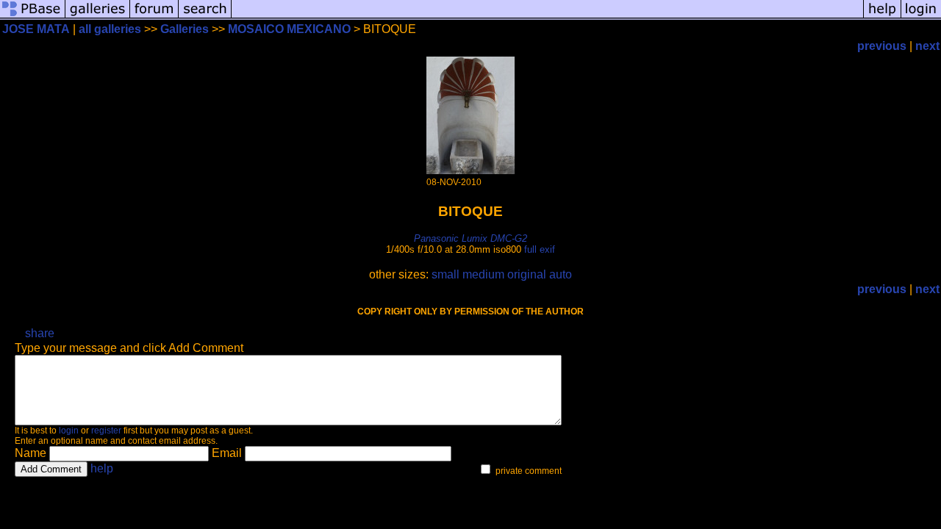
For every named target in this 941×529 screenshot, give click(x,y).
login (69, 430)
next (927, 46)
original (526, 274)
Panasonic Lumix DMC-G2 (470, 238)
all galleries (110, 29)
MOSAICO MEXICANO (289, 29)
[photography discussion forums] (154, 16)
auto (560, 274)
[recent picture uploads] (97, 16)
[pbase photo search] (205, 16)
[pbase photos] (32, 16)
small (445, 274)
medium (483, 274)
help (101, 468)
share (39, 333)
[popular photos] (547, 16)
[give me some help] (882, 16)
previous (881, 46)
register (106, 430)
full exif (539, 249)
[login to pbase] (921, 16)
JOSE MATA (36, 29)
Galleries (184, 29)
